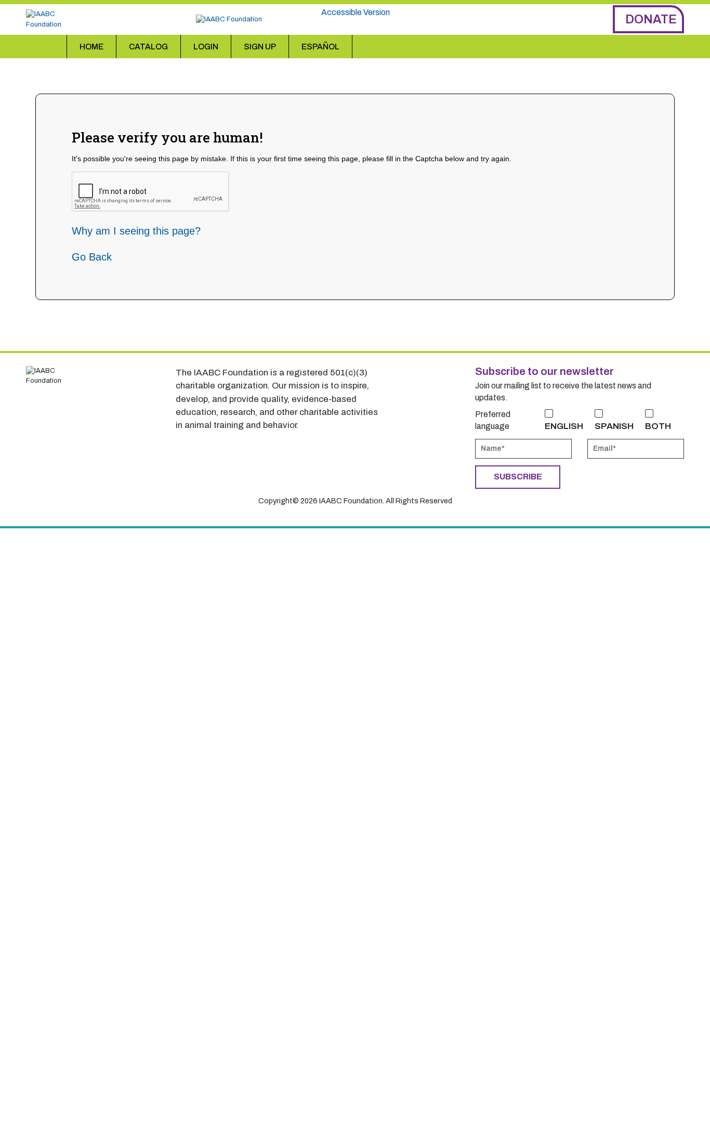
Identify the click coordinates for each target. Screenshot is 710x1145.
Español (320, 46)
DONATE (651, 19)
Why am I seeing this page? (136, 231)
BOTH (658, 426)
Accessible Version (355, 12)
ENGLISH (564, 426)
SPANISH (614, 426)
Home (91, 46)
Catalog (148, 46)
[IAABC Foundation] (53, 19)
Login (205, 46)
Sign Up (260, 46)
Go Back (92, 257)
